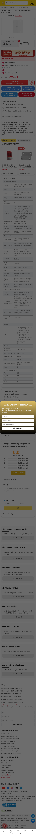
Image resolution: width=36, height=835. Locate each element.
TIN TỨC (25, 833)
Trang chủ (3, 833)
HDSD (32, 833)
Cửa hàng (18, 833)
